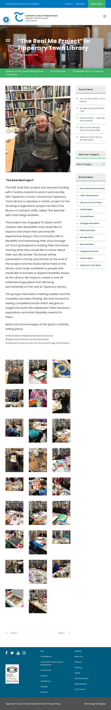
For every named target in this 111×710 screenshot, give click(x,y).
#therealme (62, 343)
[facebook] (6, 653)
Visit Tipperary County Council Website (22, 4)
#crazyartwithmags (45, 343)
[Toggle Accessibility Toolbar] (6, 19)
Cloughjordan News (89, 223)
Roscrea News (87, 244)
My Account (96, 4)
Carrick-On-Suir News (91, 202)
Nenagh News (86, 237)
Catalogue (80, 4)
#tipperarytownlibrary (17, 339)
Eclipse (102, 703)
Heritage (44, 686)
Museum (78, 662)
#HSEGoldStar (13, 335)
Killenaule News (87, 230)
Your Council (80, 689)
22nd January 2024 (27, 55)
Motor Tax (79, 656)
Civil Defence (46, 656)
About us (69, 4)
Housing (44, 692)
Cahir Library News (89, 195)
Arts (42, 651)
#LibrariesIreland (39, 339)
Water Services (81, 684)
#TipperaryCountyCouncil (19, 343)
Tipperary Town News (90, 265)
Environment (46, 670)
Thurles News (86, 258)
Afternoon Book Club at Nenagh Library (91, 138)
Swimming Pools (82, 678)
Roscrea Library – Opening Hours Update (92, 119)
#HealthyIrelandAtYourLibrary (37, 335)
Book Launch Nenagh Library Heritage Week (90, 129)
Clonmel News (87, 216)
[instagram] (24, 653)
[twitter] (12, 653)
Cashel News (86, 209)
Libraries (78, 651)
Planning (78, 667)
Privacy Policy (54, 703)
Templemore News (89, 251)
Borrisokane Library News (92, 188)
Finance (44, 676)
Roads (77, 673)
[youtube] (18, 653)
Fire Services (46, 681)
